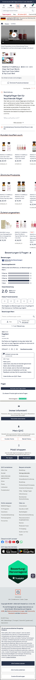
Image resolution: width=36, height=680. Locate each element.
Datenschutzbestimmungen (16, 611)
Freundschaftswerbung (7, 515)
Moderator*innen (24, 526)
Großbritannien (15, 599)
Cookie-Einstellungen (18, 676)
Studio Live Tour (23, 531)
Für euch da (4, 520)
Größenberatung (23, 476)
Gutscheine (4, 512)
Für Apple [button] (9, 458)
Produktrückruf (5, 490)
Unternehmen (23, 506)
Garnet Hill (22, 620)
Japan (26, 599)
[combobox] (16, 10)
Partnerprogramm (6, 517)
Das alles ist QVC (23, 509)
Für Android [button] (26, 458)
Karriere (21, 523)
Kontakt (3, 473)
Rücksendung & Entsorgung (26, 485)
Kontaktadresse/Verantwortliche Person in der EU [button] (18, 128)
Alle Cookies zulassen (18, 663)
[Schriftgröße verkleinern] (34, 88)
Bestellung (22, 470)
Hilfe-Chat (4, 470)
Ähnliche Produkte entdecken (19, 83)
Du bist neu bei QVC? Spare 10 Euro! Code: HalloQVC (17, 1)
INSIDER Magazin (6, 506)
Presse (3, 484)
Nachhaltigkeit (23, 512)
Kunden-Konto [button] (9, 439)
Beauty (7, 23)
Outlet (21, 534)
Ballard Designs (8, 620)
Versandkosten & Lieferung (26, 479)
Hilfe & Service (23, 494)
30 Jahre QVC (22, 14)
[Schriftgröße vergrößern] (32, 88)
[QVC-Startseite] (2, 24)
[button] (3, 6)
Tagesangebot (6, 14)
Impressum (23, 613)
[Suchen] (33, 10)
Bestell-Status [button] (26, 439)
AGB (2, 611)
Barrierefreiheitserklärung (26, 515)
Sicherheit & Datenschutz (26, 488)
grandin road (29, 620)
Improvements (4, 622)
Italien (22, 599)
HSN (2, 620)
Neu (14, 14)
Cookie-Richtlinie (11, 657)
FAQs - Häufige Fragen (25, 491)
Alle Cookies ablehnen (18, 670)
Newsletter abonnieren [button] (18, 418)
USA (9, 599)
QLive (2, 481)
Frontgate (15, 620)
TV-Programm (5, 509)
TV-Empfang (22, 528)
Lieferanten (4, 487)
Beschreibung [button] (8, 92)
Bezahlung (22, 482)
